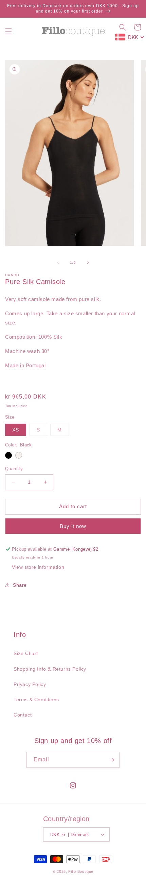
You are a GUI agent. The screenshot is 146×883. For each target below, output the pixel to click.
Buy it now (73, 526)
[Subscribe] (111, 760)
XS (15, 429)
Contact (23, 715)
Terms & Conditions (36, 699)
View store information (38, 567)
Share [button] (20, 585)
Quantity (14, 468)
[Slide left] (58, 262)
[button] (8, 31)
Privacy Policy (30, 684)
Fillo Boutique (80, 871)
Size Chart (26, 653)
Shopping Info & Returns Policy (50, 669)
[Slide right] (87, 262)
